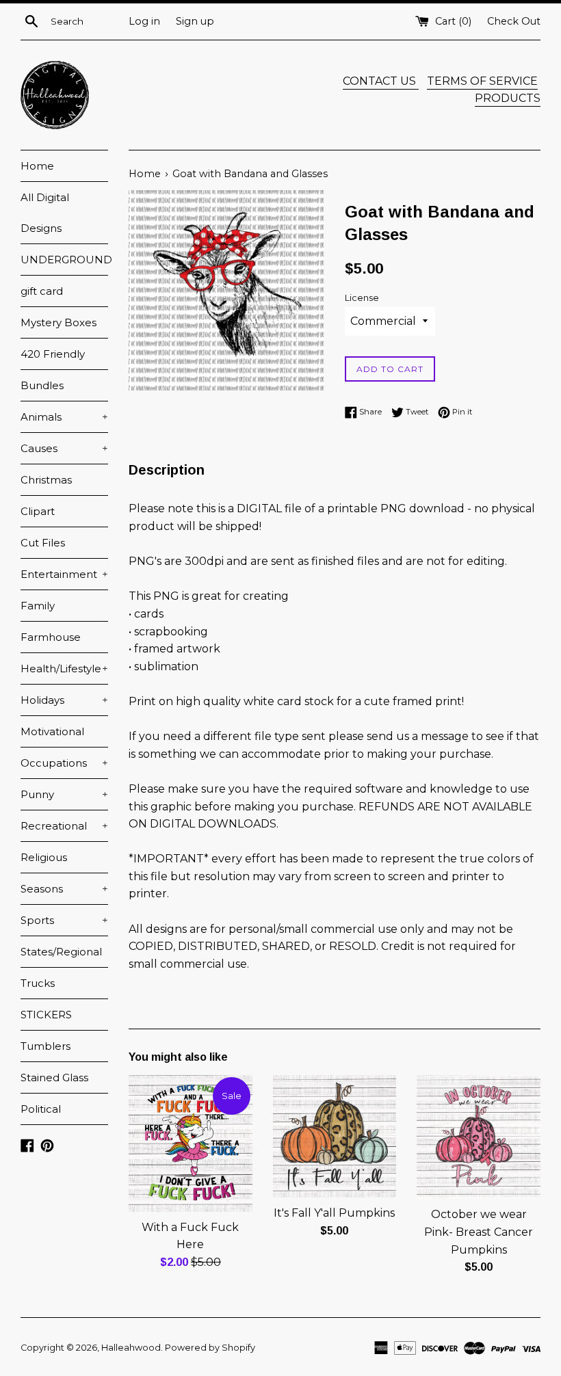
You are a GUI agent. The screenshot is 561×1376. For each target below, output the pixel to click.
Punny (64, 794)
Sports (64, 920)
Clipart (38, 511)
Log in (144, 21)
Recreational (64, 825)
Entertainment (64, 574)
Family (38, 605)
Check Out (513, 21)
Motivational (52, 731)
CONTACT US (381, 81)
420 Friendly (53, 353)
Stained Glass (54, 1077)
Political (41, 1108)
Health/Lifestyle (64, 668)
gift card (42, 291)
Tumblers (45, 1046)
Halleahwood (131, 1347)
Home (37, 165)
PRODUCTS (507, 98)
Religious (44, 857)
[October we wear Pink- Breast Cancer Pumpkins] (478, 1137)
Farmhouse (51, 637)
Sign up (195, 21)
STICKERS (46, 1014)
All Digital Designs (45, 213)
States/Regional (61, 951)
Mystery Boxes (58, 322)
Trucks (38, 983)
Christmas (46, 479)
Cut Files (43, 542)
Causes (64, 448)
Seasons (64, 888)
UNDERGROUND (64, 259)
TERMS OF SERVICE (482, 81)
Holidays (64, 699)
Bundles (42, 385)
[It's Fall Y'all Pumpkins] (335, 1136)
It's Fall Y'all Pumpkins (334, 1212)
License (362, 298)
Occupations (64, 762)
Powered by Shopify (210, 1347)
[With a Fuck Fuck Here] (190, 1143)
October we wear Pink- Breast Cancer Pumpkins (478, 1232)
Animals (64, 416)
